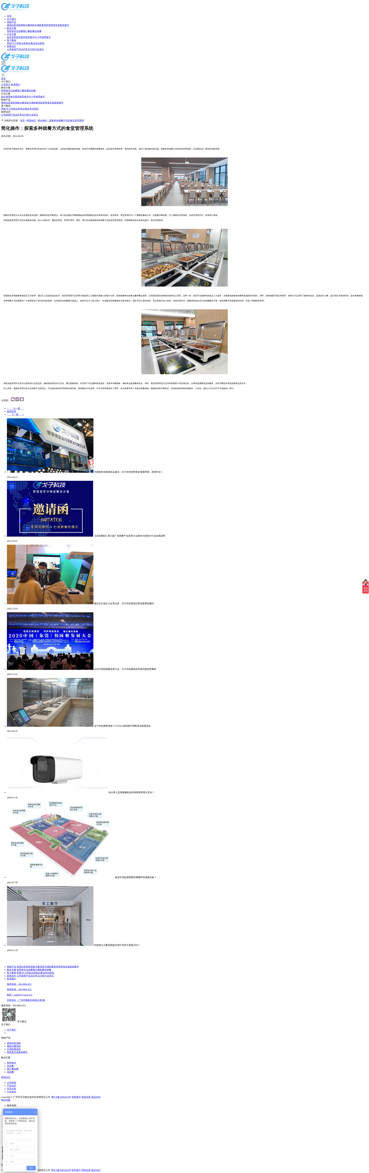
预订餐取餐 (29, 31)
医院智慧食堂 (28, 37)
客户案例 (11, 40)
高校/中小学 (13, 43)
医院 (42, 43)
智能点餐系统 (28, 25)
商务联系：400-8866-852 (19, 989)
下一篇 (15, 414)
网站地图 (5, 1100)
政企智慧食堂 (14, 37)
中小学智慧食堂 (43, 37)
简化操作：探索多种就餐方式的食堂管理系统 (61, 120)
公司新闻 (11, 49)
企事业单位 (34, 43)
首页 (9, 16)
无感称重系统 (41, 25)
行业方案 (11, 34)
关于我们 (11, 19)
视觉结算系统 (14, 25)
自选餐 (19, 31)
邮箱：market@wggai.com (19, 995)
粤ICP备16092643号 (61, 1097)
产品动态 (20, 49)
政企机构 (23, 43)
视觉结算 (86, 1097)
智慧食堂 (11, 31)
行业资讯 (39, 49)
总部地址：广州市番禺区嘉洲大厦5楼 (26, 1000)
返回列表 (11, 411)
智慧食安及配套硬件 (58, 25)
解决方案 (11, 28)
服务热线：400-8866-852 (19, 984)
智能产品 (11, 22)
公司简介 (5, 84)
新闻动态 (11, 46)
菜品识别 (95, 1097)
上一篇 (15, 408)
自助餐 (38, 31)
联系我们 (15, 84)
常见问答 (30, 49)
